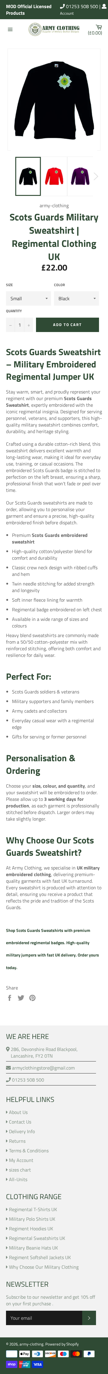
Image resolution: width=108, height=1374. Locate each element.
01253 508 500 (81, 6)
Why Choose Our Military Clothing (44, 1267)
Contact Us (20, 1121)
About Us (18, 1112)
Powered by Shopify (62, 1344)
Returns (17, 1141)
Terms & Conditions (29, 1150)
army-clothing (32, 1344)
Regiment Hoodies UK (31, 1228)
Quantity (14, 311)
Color (59, 285)
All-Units (18, 1179)
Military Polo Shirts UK (32, 1219)
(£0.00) (96, 29)
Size (9, 285)
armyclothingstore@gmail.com (43, 1067)
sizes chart (20, 1169)
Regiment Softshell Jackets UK (40, 1257)
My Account (21, 1160)
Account (67, 13)
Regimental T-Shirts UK (33, 1209)
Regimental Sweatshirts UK (37, 1238)
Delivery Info (22, 1131)
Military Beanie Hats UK (33, 1247)
